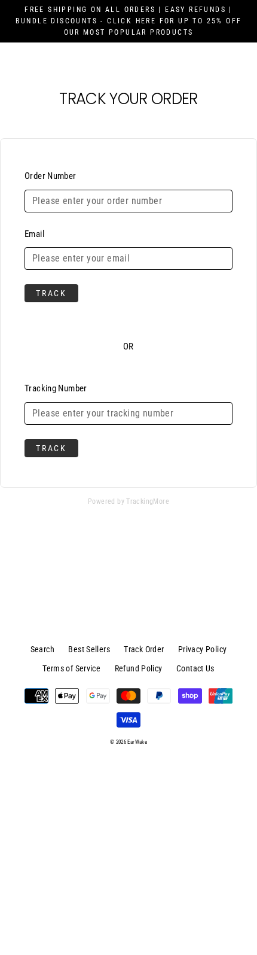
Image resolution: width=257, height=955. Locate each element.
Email (34, 234)
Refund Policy (139, 668)
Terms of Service (71, 668)
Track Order (144, 649)
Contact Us (195, 668)
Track (51, 293)
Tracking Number (56, 388)
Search (42, 649)
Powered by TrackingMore (128, 501)
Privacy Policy (202, 649)
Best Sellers (89, 649)
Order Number (51, 176)
